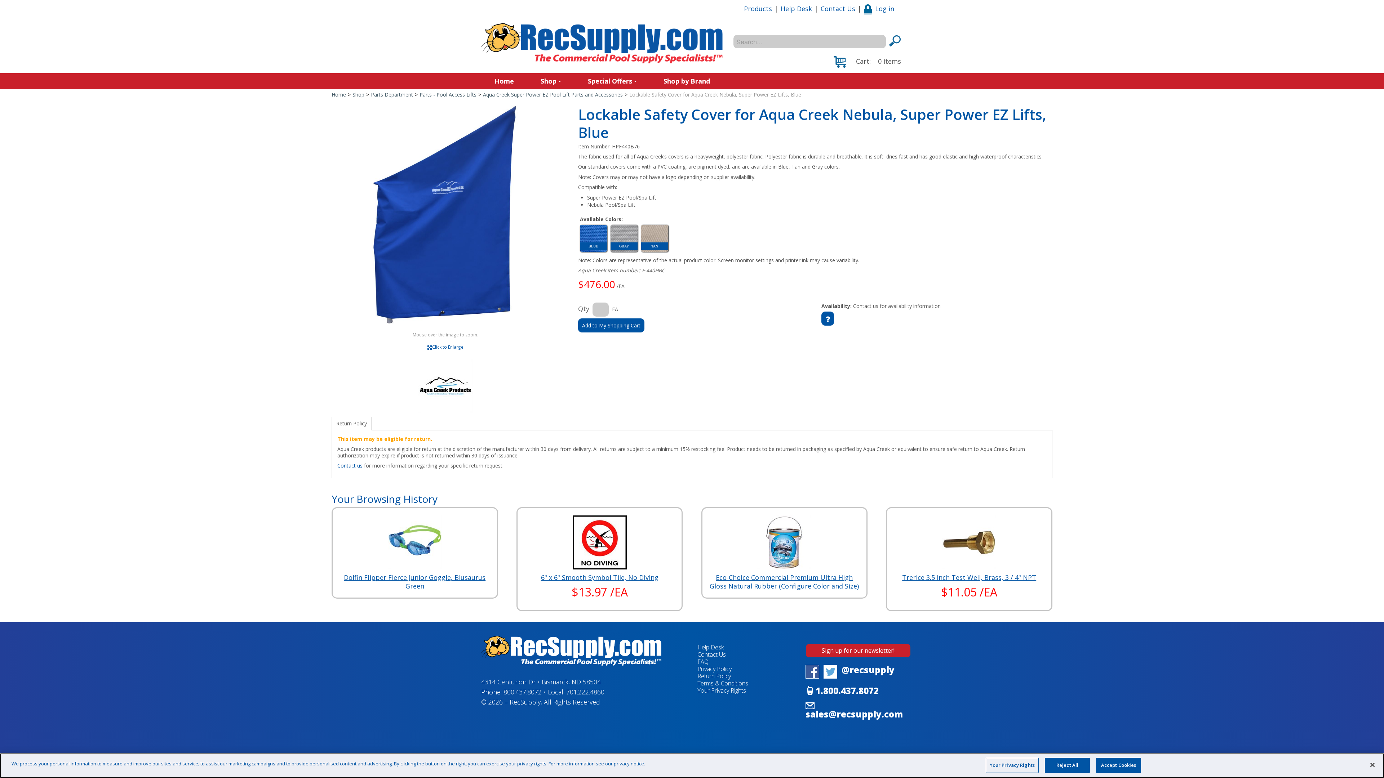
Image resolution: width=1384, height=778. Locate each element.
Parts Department (392, 94)
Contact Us (838, 8)
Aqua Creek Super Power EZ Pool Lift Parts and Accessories (553, 94)
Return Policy (714, 676)
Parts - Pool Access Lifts (448, 94)
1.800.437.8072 (847, 691)
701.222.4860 (585, 692)
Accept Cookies (1118, 765)
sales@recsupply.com (854, 714)
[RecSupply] (602, 43)
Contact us (350, 465)
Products (758, 8)
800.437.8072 (523, 692)
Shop (548, 81)
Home (504, 81)
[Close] (1372, 765)
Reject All (1067, 765)
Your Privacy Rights (1012, 765)
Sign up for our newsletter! (858, 650)
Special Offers (610, 81)
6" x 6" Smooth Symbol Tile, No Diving (599, 577)
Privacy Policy (714, 669)
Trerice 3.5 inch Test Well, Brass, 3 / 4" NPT (969, 577)
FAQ (703, 662)
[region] (692, 765)
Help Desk (796, 8)
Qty (583, 308)
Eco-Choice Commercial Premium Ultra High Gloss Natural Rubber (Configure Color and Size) (784, 581)
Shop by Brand (687, 81)
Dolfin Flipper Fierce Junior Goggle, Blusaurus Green (414, 581)
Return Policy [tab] (351, 423)
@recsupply (868, 670)
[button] (867, 62)
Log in (884, 8)
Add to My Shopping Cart (611, 325)
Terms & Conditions (722, 683)
